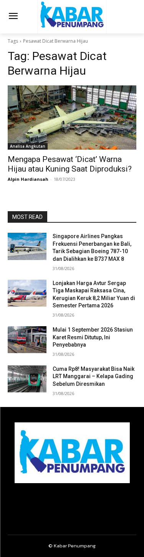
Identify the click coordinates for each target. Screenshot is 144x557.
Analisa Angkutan (27, 146)
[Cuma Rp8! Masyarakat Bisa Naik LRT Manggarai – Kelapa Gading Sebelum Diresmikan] (27, 378)
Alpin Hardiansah (28, 179)
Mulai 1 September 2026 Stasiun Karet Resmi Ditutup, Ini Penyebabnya (93, 337)
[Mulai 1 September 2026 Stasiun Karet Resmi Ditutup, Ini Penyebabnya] (27, 339)
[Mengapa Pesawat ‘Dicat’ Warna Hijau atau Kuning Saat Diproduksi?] (72, 117)
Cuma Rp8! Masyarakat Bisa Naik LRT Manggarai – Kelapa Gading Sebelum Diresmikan (93, 376)
